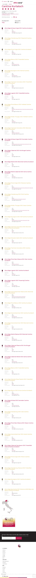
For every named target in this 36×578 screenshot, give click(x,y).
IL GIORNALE (5, 548)
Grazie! (4, 569)
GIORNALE (11, 1)
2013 (23, 109)
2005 (13, 31)
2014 (25, 109)
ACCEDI (10, 4)
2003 (13, 64)
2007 (16, 43)
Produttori (4, 562)
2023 (14, 306)
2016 (28, 109)
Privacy (4, 571)
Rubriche (4, 556)
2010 (16, 64)
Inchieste (4, 551)
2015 (27, 109)
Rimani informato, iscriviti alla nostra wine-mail (15, 534)
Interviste (4, 552)
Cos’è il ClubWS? (5, 4)
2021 (28, 210)
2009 (18, 109)
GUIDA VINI (5, 1)
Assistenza (4, 572)
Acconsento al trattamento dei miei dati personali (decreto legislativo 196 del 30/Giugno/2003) (15, 536)
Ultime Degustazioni (6, 561)
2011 (22, 109)
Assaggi (4, 555)
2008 (16, 109)
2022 (14, 31)
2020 (13, 110)
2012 (18, 64)
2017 (30, 109)
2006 (14, 43)
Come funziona (5, 563)
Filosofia (4, 568)
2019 (32, 109)
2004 (13, 165)
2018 (30, 144)
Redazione (4, 567)
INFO (3, 565)
